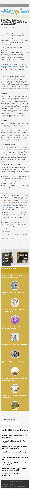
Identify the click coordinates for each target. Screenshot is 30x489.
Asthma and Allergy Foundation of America (12, 66)
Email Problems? (4, 486)
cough (3, 96)
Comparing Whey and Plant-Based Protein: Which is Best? (15, 436)
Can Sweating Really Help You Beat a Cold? (14, 345)
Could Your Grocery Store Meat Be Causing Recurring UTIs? (14, 474)
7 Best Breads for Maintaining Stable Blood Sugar (15, 458)
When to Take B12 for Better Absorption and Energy (12, 276)
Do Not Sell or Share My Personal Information (17, 486)
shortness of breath (6, 78)
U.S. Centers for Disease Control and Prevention (13, 48)
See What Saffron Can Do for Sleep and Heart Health (14, 310)
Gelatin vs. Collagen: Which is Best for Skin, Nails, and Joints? (15, 463)
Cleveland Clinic (19, 127)
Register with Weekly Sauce (13, 481)
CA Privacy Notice (13, 484)
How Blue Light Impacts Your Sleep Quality (15, 430)
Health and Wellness (10, 239)
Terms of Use (19, 484)
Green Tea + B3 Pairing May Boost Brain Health (14, 396)
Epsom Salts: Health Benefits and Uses (14, 293)
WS (2, 481)
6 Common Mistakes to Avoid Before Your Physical (12, 328)
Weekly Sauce (5, 27)
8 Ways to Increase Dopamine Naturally (14, 452)
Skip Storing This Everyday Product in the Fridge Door (15, 379)
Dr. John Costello (7, 207)
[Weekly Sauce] (15, 11)
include (13, 173)
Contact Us (21, 481)
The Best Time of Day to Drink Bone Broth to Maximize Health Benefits (15, 447)
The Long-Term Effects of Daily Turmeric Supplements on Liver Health (14, 469)
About (6, 481)
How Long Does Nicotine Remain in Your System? (14, 442)
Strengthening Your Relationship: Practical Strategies (14, 362)
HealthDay (13, 234)
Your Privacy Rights (5, 484)
